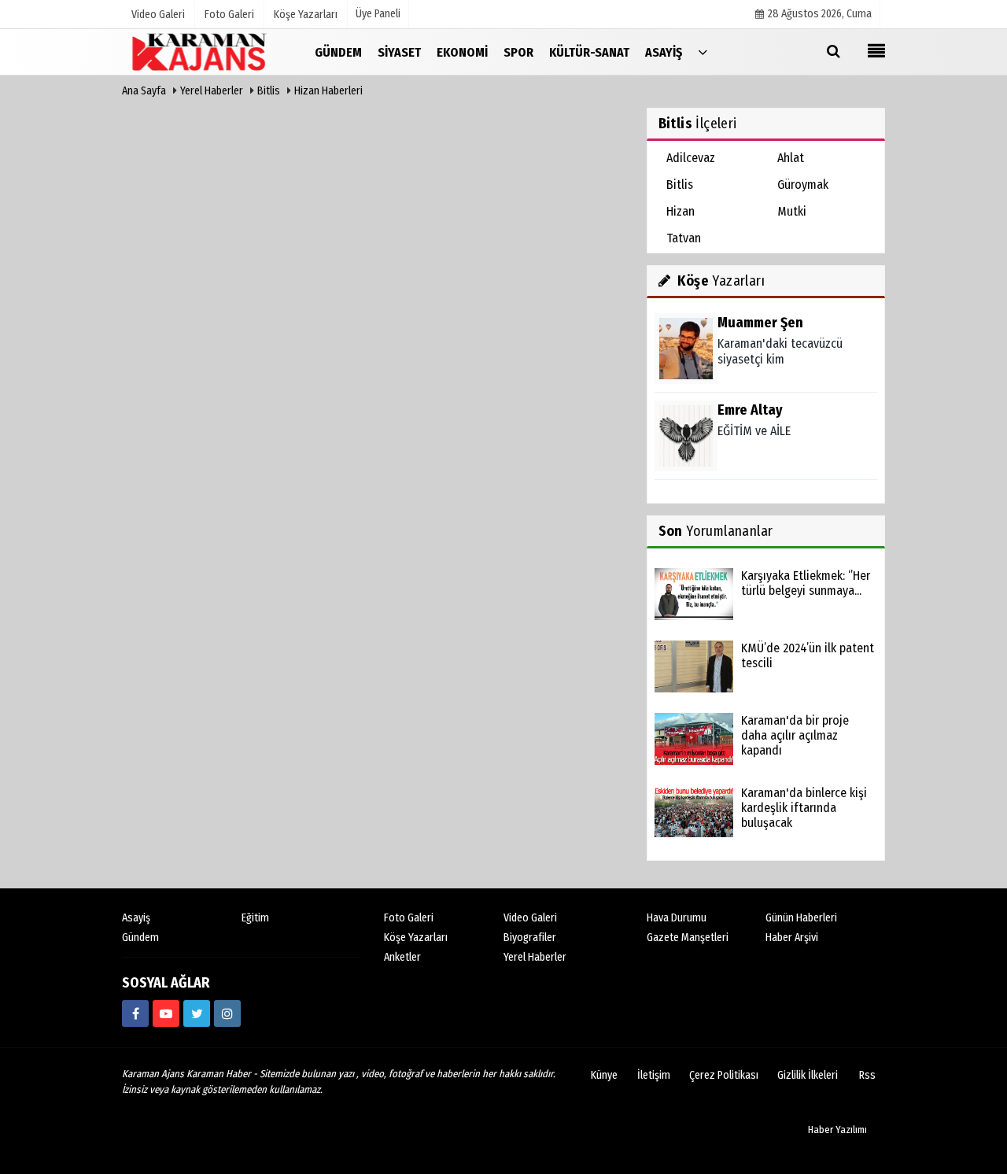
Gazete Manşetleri (688, 937)
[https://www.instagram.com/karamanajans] (227, 1013)
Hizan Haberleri (328, 91)
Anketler (402, 957)
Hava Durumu (676, 918)
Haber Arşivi (791, 937)
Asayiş (136, 918)
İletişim (653, 1075)
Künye (604, 1075)
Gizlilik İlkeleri (807, 1075)
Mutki (791, 211)
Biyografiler (530, 937)
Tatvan (683, 238)
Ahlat (790, 157)
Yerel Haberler (211, 91)
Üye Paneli (378, 13)
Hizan (680, 211)
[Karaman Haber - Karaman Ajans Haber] (200, 51)
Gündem (140, 937)
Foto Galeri (408, 918)
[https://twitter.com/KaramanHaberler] (196, 1013)
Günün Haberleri (801, 918)
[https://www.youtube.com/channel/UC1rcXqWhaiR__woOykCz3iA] (166, 1013)
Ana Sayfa (144, 91)
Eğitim (255, 918)
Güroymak (802, 184)
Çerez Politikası (723, 1075)
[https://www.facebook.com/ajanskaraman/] (135, 1013)
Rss (867, 1075)
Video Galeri (530, 918)
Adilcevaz (690, 157)
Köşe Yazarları (416, 937)
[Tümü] (702, 51)
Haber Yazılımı (837, 1129)
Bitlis (268, 91)
